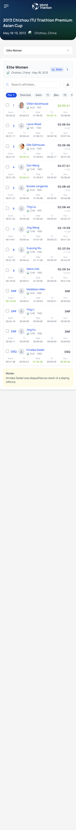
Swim (39, 95)
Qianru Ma (33, 269)
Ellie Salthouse (36, 145)
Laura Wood (34, 124)
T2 (65, 95)
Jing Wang (33, 227)
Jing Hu (31, 329)
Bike (56, 95)
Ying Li (30, 309)
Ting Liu (31, 207)
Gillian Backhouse (37, 103)
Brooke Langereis (37, 186)
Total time (25, 95)
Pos (10, 95)
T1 (48, 95)
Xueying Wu (34, 248)
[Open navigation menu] (6, 6)
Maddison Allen (36, 289)
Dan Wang (33, 165)
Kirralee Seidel (35, 350)
